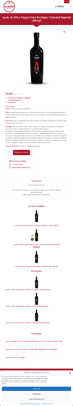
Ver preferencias (36, 399)
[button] (70, 373)
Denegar (36, 394)
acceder (29, 194)
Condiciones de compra (47, 403)
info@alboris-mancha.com (21, 167)
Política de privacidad (35, 403)
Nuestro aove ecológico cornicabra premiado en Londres (31, 350)
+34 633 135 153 (17, 164)
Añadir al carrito (21, 152)
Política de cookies (24, 403)
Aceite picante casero (15, 358)
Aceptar (36, 389)
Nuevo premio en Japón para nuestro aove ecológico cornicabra (34, 341)
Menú (60, 6)
